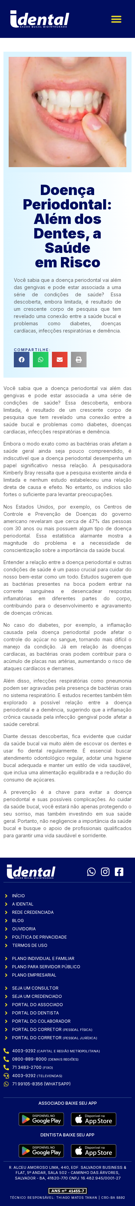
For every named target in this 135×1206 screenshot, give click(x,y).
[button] (116, 19)
